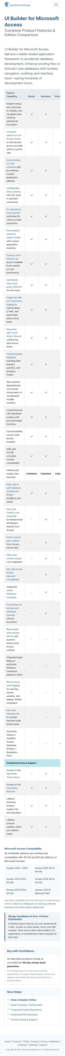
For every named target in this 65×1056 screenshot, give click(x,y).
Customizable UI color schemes (13, 163)
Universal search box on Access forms (13, 135)
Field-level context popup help (13, 558)
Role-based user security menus (13, 632)
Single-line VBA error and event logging (14, 301)
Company (22, 1044)
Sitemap (33, 1044)
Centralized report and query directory (14, 283)
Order (26, 1041)
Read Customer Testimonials (26, 1004)
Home (7, 1041)
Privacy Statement (50, 1041)
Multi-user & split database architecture (13, 488)
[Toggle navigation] (56, 5)
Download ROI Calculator (24, 1014)
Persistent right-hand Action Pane (12, 332)
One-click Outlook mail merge (12, 512)
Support (43, 1044)
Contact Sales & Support (24, 1019)
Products (16, 1041)
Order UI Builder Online (23, 999)
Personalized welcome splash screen (13, 234)
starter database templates (11, 593)
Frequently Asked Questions (26, 1009)
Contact (35, 1041)
